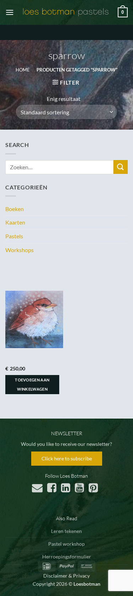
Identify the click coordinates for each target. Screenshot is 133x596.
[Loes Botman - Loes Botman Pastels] (65, 12)
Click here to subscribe (66, 458)
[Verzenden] (120, 167)
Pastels (14, 236)
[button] (9, 12)
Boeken (14, 208)
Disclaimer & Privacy (66, 576)
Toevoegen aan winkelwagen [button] (32, 384)
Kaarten (15, 222)
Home (23, 70)
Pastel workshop (66, 544)
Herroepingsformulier (66, 557)
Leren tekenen (66, 531)
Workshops (19, 249)
